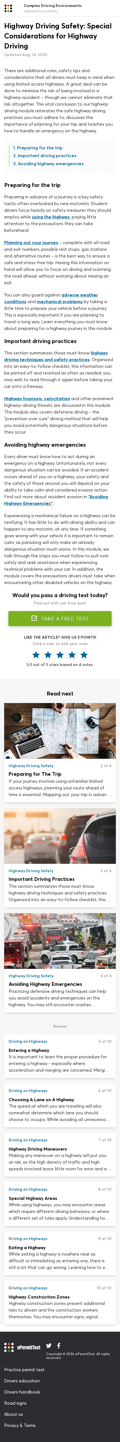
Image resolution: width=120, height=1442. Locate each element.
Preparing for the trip (40, 147)
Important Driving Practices (42, 879)
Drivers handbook (22, 1392)
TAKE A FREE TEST (64, 618)
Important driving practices (47, 155)
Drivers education (22, 1380)
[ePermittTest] (8, 8)
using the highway (51, 217)
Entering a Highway (29, 1050)
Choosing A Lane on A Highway (41, 1099)
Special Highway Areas (33, 1198)
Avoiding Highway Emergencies (45, 984)
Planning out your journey (31, 242)
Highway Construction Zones (39, 1297)
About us (13, 1414)
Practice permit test (24, 1369)
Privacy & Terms (20, 1425)
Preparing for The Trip (35, 774)
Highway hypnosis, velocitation (37, 398)
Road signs (15, 1403)
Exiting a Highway (27, 1247)
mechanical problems (60, 301)
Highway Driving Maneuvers (38, 1149)
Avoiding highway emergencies (50, 163)
